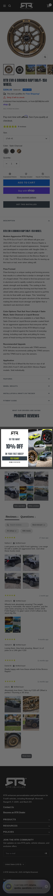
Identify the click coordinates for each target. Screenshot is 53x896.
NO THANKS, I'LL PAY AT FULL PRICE (14, 462)
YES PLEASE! (14, 458)
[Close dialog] (51, 430)
